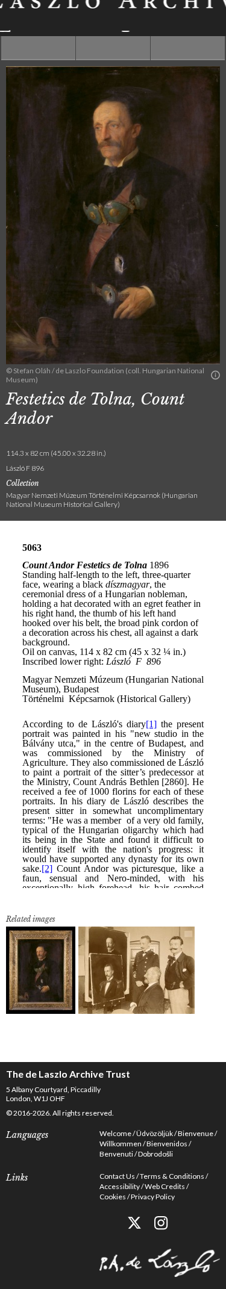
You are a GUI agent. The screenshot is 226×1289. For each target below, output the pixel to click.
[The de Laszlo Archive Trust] (113, 16)
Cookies (112, 1196)
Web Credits (165, 1186)
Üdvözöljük (154, 1133)
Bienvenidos (166, 1143)
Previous (38, 48)
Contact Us (117, 1176)
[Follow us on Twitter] (134, 1223)
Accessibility (119, 1186)
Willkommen (120, 1143)
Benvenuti (116, 1153)
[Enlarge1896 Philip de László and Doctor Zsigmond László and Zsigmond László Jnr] (136, 970)
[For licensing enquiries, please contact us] (215, 375)
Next (188, 48)
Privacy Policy (153, 1196)
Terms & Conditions (172, 1176)
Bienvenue (195, 1133)
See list (113, 48)
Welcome (115, 1133)
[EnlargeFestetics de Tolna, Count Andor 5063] (40, 970)
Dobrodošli (155, 1153)
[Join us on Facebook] (107, 1223)
